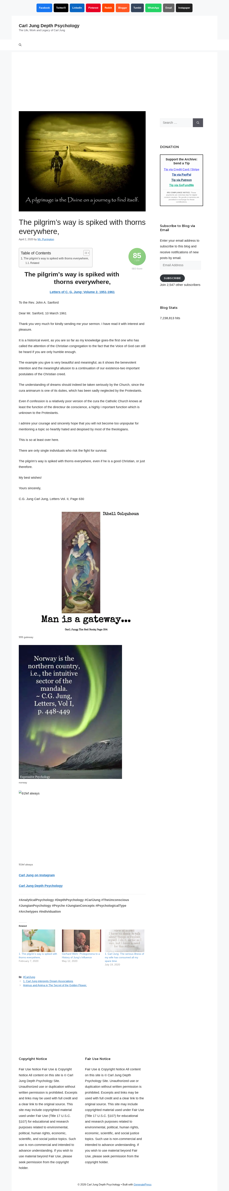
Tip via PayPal (181, 174)
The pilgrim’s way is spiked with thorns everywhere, (56, 258)
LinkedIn (77, 7)
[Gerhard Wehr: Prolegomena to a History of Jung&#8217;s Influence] (81, 940)
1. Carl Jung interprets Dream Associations (48, 981)
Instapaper (184, 7)
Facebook (44, 7)
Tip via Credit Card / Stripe (181, 169)
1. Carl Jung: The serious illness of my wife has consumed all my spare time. (124, 957)
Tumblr (137, 7)
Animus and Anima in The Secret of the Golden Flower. (55, 985)
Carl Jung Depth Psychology (49, 25)
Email (168, 7)
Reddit (108, 7)
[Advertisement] (114, 77)
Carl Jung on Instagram (37, 875)
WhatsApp (153, 7)
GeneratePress (143, 1184)
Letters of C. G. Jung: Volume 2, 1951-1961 (82, 292)
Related (34, 263)
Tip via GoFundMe (181, 185)
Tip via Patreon (181, 180)
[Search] (198, 122)
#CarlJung (29, 977)
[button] (20, 45)
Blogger (122, 7)
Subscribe (172, 278)
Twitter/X (61, 7)
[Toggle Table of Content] (85, 253)
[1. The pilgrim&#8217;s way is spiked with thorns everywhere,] (38, 940)
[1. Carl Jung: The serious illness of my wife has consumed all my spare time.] (124, 940)
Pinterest (93, 7)
